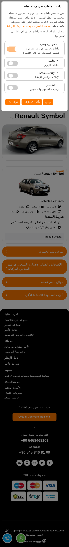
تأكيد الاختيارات (32, 102)
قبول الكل (12, 102)
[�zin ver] (12, 63)
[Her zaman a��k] (12, 49)
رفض (48, 102)
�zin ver (12, 63)
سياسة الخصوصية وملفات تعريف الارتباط (29, 26)
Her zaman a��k (12, 49)
